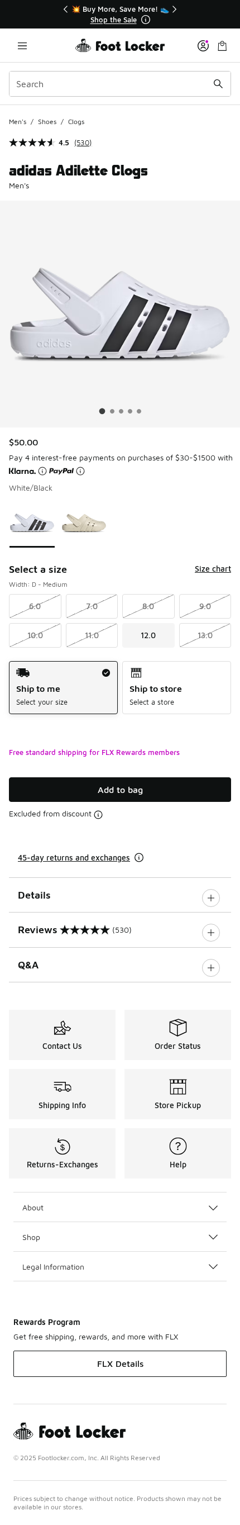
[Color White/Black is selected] (32, 522)
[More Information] (145, 19)
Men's (17, 121)
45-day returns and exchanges (74, 857)
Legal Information (53, 1266)
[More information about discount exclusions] (98, 814)
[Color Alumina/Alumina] (84, 522)
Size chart (213, 568)
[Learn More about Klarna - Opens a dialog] (42, 471)
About (33, 1207)
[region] (120, 14)
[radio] (63, 687)
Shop (31, 1237)
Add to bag (120, 790)
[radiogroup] (120, 687)
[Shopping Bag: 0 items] (222, 45)
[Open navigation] (22, 45)
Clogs (76, 121)
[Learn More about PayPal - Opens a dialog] (80, 471)
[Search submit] (218, 84)
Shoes (47, 121)
